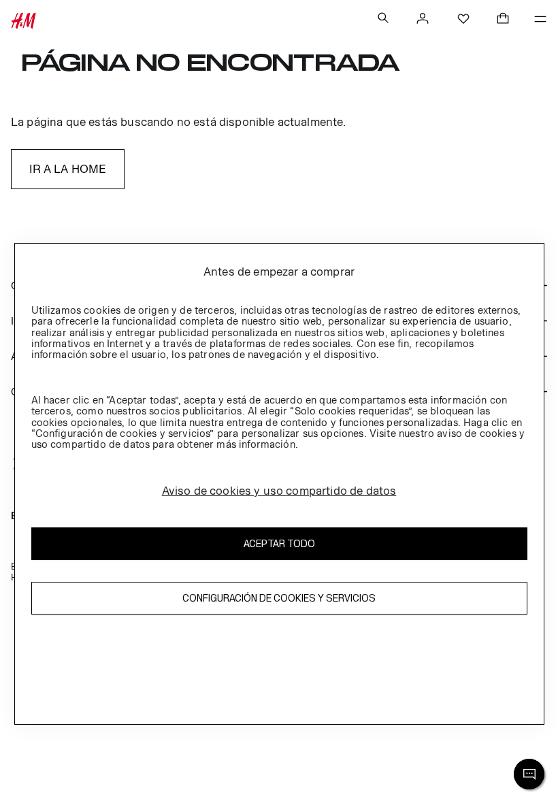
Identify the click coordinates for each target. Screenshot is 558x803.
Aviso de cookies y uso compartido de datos (279, 491)
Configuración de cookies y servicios (279, 598)
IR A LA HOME (68, 169)
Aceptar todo (279, 543)
